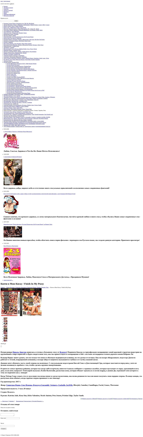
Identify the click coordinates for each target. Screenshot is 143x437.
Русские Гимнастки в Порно (14, 79)
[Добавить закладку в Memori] (88, 398)
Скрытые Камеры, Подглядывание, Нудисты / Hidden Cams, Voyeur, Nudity (23, 105)
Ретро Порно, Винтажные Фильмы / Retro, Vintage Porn (18, 109)
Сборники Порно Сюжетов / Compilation (14, 55)
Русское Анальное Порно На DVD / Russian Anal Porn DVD (22, 87)
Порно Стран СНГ (11, 74)
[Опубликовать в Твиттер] (135, 398)
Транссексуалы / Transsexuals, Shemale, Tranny (15, 33)
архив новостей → (8, 280)
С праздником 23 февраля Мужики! (13, 156)
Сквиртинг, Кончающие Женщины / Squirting (15, 57)
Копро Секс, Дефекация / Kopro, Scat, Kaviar (15, 27)
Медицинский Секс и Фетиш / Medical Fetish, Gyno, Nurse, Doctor (20, 49)
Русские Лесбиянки (12, 75)
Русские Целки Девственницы (14, 91)
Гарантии (6, 9)
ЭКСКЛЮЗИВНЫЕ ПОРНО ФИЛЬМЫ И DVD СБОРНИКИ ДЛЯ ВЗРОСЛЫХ (24, 123)
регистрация (7, 1)
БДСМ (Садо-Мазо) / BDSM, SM (12, 54)
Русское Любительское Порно (14, 83)
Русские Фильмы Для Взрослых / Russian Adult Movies (20, 69)
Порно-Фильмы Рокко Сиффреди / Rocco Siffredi (16, 106)
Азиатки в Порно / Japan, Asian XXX (13, 107)
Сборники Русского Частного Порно (16, 81)
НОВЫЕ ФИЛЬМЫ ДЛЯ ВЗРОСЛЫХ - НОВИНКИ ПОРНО (19, 94)
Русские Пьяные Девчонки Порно (15, 85)
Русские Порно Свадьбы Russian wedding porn (18, 67)
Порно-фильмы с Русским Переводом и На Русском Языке (18, 37)
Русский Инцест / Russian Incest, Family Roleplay (19, 86)
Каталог (6, 6)
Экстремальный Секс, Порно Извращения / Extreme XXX (18, 113)
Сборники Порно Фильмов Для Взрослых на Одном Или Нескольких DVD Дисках (25, 122)
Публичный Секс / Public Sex (11, 103)
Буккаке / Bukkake (8, 42)
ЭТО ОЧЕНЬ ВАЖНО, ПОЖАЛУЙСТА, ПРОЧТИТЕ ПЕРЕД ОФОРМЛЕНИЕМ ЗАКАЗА (27, 126)
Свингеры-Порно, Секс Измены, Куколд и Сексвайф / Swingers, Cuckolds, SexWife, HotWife (27, 117)
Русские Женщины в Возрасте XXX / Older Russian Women (21, 63)
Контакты (6, 11)
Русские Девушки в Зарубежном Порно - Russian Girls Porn (21, 70)
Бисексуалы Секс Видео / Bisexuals (12, 38)
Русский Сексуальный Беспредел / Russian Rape (19, 66)
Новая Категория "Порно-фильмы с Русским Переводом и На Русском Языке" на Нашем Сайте (28, 224)
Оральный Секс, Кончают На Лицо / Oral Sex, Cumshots (18, 102)
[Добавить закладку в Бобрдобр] (120, 398)
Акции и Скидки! (8, 10)
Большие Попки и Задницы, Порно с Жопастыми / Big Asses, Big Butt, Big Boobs (24, 39)
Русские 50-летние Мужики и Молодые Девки (18, 93)
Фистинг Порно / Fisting (10, 35)
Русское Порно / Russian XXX (11, 62)
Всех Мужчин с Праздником (11, 246)
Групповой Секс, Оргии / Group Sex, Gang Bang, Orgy (17, 111)
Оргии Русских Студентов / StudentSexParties (18, 82)
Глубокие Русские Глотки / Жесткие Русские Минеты (20, 78)
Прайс (5, 13)
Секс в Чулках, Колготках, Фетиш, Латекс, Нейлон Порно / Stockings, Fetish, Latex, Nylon (26, 58)
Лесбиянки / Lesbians (9, 47)
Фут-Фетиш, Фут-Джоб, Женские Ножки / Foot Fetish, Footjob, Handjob (22, 59)
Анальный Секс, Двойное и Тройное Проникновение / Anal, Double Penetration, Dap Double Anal (28, 114)
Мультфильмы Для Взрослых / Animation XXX (15, 101)
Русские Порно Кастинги (13, 65)
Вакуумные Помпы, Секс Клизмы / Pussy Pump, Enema (18, 43)
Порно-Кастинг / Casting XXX (11, 46)
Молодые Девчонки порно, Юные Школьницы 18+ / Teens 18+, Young (21, 29)
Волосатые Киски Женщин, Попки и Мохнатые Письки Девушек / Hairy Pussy (23, 45)
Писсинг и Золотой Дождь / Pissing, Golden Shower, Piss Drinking (20, 51)
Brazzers (63, 352)
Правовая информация (9, 14)
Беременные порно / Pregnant (11, 34)
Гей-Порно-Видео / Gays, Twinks (12, 95)
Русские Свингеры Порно (13, 71)
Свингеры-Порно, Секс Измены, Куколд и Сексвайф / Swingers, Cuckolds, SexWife (39, 385)
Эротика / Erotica (8, 61)
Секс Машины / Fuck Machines (11, 31)
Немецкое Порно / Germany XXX (12, 50)
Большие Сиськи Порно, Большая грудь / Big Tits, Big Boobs (19, 23)
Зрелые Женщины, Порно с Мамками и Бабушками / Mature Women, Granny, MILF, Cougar (26, 24)
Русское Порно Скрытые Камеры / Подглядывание (19, 89)
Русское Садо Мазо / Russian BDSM (16, 77)
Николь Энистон (19, 352)
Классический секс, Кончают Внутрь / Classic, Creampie (18, 119)
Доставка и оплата (8, 7)
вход (2, 1)
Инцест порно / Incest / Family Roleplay (13, 26)
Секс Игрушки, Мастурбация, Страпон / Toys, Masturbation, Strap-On (21, 99)
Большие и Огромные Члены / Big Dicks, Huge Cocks (17, 41)
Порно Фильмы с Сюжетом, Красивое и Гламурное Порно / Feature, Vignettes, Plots (27, 287)
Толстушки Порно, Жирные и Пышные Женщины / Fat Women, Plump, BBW (23, 30)
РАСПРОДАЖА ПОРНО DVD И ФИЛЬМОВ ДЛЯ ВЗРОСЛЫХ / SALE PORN (24, 121)
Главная (3, 287)
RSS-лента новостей (9, 15)
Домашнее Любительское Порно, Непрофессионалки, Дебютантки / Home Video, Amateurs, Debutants (29, 97)
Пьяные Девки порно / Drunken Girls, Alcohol (15, 53)
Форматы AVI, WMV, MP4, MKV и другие (14, 125)
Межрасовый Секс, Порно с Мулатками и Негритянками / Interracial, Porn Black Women (26, 118)
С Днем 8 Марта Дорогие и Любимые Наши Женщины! (18, 131)
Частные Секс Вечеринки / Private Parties (14, 115)
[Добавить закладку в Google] (104, 398)
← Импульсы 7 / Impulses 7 (8, 401)
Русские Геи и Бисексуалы (13, 73)
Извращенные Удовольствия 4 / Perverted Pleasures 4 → (30, 401)
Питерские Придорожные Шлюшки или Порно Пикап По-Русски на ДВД (25, 90)
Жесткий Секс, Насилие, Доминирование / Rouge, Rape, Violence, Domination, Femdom (26, 98)
